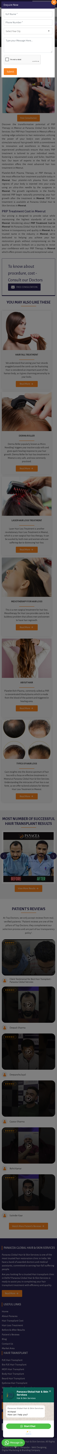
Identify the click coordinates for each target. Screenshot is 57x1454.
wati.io (28, 1434)
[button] (28, 1426)
